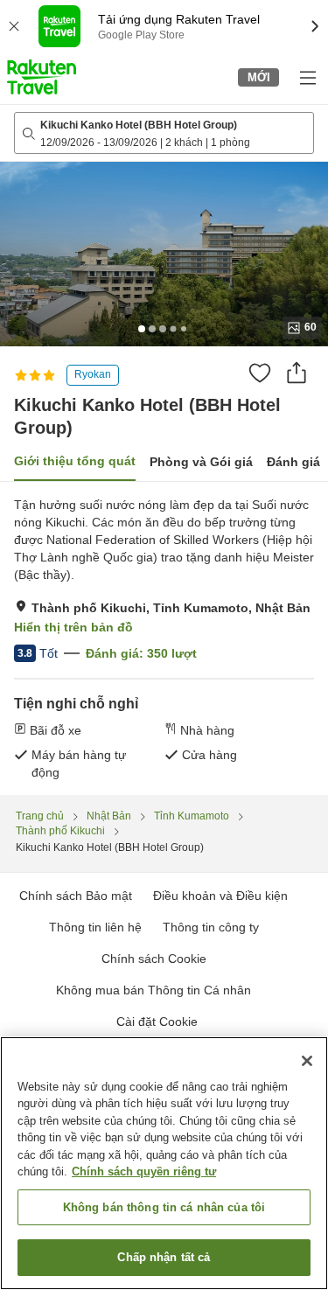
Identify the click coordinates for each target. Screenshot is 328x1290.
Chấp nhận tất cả (163, 1257)
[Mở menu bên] (307, 77)
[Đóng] (307, 1061)
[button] (41, 76)
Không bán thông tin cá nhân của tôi (164, 1207)
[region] (164, 1163)
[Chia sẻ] (296, 372)
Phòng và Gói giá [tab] (201, 462)
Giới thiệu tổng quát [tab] (75, 461)
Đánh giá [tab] (293, 462)
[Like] (260, 372)
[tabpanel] (164, 638)
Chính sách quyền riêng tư (144, 1171)
